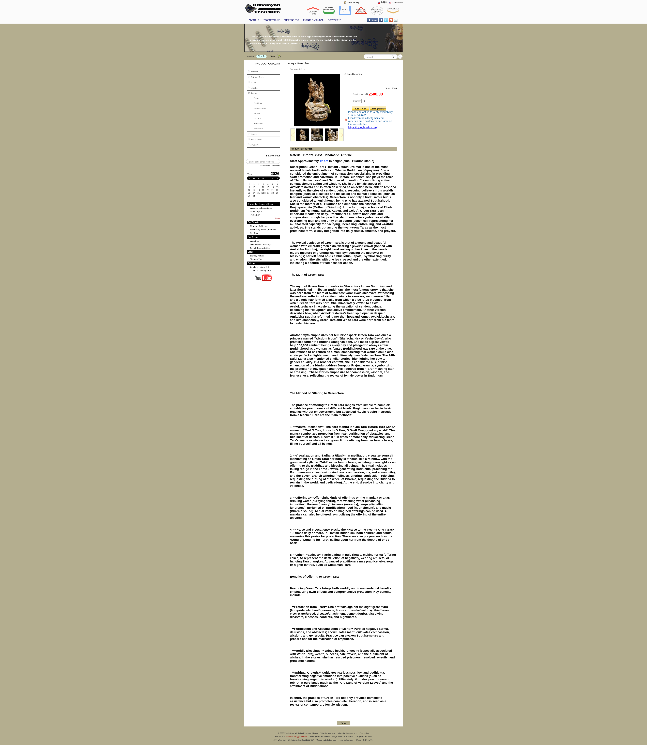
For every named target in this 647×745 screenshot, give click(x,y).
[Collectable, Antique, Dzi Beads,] (377, 14)
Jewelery (254, 144)
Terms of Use (256, 259)
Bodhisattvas (260, 108)
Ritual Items (256, 139)
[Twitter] (386, 21)
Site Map (254, 233)
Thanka (254, 88)
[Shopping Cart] (279, 57)
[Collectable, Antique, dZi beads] (262, 13)
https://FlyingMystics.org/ (362, 127)
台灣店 (384, 2)
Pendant (254, 71)
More (277, 218)
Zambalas (258, 123)
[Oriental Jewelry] (361, 14)
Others (253, 134)
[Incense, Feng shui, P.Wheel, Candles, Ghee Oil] (329, 14)
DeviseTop (369, 740)
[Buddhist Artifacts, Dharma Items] (313, 14)
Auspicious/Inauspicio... (261, 208)
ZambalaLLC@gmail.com (296, 736)
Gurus (256, 98)
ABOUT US (254, 20)
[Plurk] (391, 21)
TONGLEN (255, 215)
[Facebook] (381, 21)
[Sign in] (261, 57)
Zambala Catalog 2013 (260, 267)
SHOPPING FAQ (291, 20)
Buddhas (258, 103)
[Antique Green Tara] (317, 126)
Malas (253, 82)
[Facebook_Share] (372, 21)
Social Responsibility (260, 248)
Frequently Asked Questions (263, 229)
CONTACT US (334, 20)
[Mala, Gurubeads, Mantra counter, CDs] (345, 14)
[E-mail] (396, 21)
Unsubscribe (265, 166)
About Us (254, 241)
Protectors (258, 128)
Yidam (257, 113)
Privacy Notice (257, 255)
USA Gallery (397, 2)
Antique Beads (257, 77)
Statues (254, 93)
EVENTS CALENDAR (313, 20)
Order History (353, 2)
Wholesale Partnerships (260, 244)
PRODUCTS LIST (272, 20)
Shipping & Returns (259, 226)
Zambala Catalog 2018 (260, 270)
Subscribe (276, 166)
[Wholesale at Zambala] (393, 14)
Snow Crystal (256, 211)
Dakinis (257, 118)
